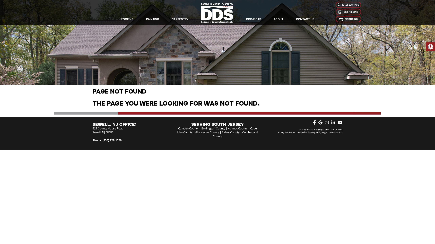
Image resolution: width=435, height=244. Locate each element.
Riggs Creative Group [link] (332, 132)
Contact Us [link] (305, 19)
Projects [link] (253, 19)
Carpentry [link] (180, 19)
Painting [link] (152, 19)
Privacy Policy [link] (306, 129)
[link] (430, 46)
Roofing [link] (127, 19)
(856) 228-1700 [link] (111, 140)
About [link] (278, 19)
